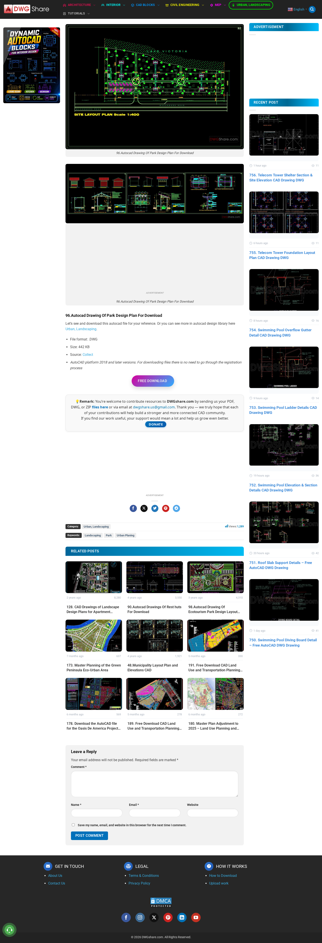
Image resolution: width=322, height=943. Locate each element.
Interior (113, 5)
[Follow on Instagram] (140, 917)
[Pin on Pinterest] (165, 508)
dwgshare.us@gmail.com (154, 407)
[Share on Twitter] (155, 508)
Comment (79, 767)
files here (100, 407)
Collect (88, 355)
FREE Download (152, 381)
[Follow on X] (154, 917)
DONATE (156, 424)
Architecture (79, 5)
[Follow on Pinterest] (168, 917)
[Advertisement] (31, 176)
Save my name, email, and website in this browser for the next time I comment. (132, 825)
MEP (218, 5)
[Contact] (9, 930)
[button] (312, 9)
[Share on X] (144, 508)
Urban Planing (125, 535)
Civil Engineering (185, 5)
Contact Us (56, 883)
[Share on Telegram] (176, 508)
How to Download (223, 876)
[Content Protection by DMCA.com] (161, 902)
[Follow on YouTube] (196, 917)
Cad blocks (145, 5)
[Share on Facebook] (133, 508)
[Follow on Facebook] (126, 917)
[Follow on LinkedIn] (182, 917)
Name (76, 805)
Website (192, 805)
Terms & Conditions (144, 876)
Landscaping (93, 535)
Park (109, 535)
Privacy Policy (139, 883)
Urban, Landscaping (253, 5)
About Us (55, 876)
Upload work (218, 883)
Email (134, 805)
